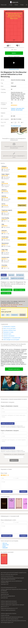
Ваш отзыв (4, 473)
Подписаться (14, 460)
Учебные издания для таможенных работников (12, 617)
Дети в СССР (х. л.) (5, 606)
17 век (10, 4)
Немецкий (5, 547)
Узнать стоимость (19, 290)
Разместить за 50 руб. (8, 423)
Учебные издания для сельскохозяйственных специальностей (11, 581)
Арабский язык (4, 597)
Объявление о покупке (9, 326)
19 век (22, 4)
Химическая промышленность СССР (9, 608)
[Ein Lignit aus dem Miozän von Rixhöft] (19, 503)
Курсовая (18, 108)
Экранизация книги (14, 69)
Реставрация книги (16, 125)
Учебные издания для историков (8, 613)
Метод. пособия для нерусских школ (9, 574)
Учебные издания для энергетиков (9, 603)
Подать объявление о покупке (9, 406)
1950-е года (5, 544)
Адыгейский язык (5, 594)
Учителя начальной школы (7, 576)
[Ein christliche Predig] (11, 503)
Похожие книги (7, 334)
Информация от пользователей (11, 337)
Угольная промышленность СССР (8, 587)
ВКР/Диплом (20, 275)
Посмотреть (22, 168)
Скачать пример (6, 293)
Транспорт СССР (4, 584)
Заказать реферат (7, 290)
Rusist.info (15, 2)
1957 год (4, 543)
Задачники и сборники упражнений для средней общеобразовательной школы (12, 578)
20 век (4, 546)
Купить (14, 53)
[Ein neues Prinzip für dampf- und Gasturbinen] (4, 503)
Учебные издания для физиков (8, 610)
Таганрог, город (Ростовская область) (9, 619)
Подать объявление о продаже (10, 430)
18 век (16, 4)
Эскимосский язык (5, 615)
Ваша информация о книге (8, 520)
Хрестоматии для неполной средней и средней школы (13, 572)
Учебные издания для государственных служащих (12, 604)
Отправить (23, 491)
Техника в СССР (4, 592)
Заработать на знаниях (17, 278)
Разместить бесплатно (8, 448)
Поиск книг (4, 4)
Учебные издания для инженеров (9, 601)
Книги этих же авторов (9, 328)
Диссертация (19, 110)
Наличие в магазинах (8, 336)
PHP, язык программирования (8, 596)
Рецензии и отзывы (8, 332)
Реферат (13, 108)
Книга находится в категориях (11, 339)
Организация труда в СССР (7, 622)
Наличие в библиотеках (9, 330)
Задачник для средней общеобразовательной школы (13, 620)
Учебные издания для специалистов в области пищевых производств (14, 590)
